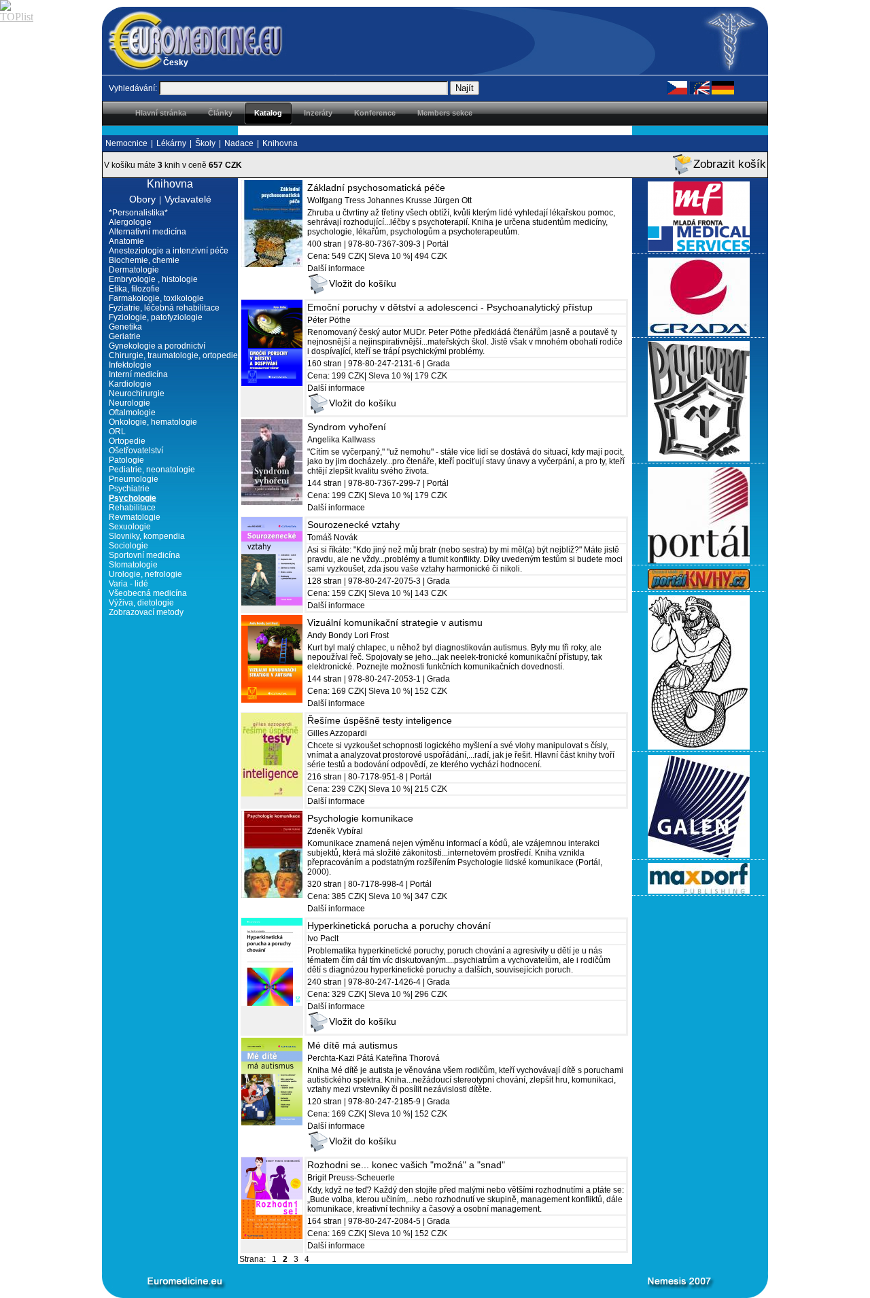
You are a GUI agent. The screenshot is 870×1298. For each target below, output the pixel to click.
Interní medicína (138, 374)
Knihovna (280, 143)
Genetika (125, 327)
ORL (117, 431)
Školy (205, 143)
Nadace (239, 143)
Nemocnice (126, 143)
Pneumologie (133, 479)
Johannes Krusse (399, 200)
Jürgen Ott (453, 200)
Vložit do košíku (362, 283)
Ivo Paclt (322, 938)
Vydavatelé (187, 199)
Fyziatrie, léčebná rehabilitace (164, 308)
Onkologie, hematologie (153, 422)
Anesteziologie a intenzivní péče (168, 251)
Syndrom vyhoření (346, 426)
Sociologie (128, 545)
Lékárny (171, 143)
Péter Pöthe (329, 320)
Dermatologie (134, 270)
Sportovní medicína (144, 555)
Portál (438, 244)
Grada (438, 363)
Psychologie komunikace (360, 818)
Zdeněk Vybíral (335, 831)
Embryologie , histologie (153, 279)
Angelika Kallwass (341, 439)
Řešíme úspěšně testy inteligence (379, 720)
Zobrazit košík (729, 164)
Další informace (336, 268)
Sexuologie (130, 526)
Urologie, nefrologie (145, 574)
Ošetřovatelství (136, 450)
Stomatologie (133, 564)
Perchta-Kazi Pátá (340, 1058)
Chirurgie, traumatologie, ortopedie (173, 355)
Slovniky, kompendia (147, 536)
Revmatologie (134, 517)
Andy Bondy (329, 635)
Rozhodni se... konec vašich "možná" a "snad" (406, 1164)
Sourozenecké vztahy (353, 524)
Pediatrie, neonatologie (152, 469)
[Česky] (677, 87)
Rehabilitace (132, 507)
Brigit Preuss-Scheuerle (351, 1177)
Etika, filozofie (134, 289)
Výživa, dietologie (141, 603)
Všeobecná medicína (148, 593)
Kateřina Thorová (408, 1058)
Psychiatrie (129, 488)
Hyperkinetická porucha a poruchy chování (399, 925)
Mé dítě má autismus (352, 1045)
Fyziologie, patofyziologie (156, 317)
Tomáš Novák (332, 537)
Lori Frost (371, 635)
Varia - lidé (128, 584)
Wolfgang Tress (336, 200)
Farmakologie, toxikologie (156, 298)
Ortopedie (127, 441)
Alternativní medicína (147, 231)
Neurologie (129, 403)
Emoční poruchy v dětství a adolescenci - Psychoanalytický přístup (450, 307)
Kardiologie (130, 384)
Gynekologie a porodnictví (157, 346)
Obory (142, 199)
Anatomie (126, 241)
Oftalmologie (132, 412)
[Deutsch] (723, 87)
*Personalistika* (138, 212)
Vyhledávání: (133, 88)
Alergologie (130, 222)
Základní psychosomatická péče (376, 187)
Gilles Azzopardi (337, 733)
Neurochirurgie (136, 393)
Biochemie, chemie (144, 260)
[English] (699, 87)
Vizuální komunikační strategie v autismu (395, 622)
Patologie (126, 460)
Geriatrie (125, 336)
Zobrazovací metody (146, 612)
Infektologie (130, 365)
